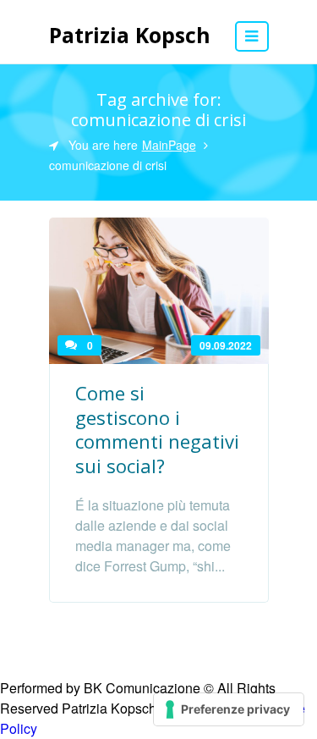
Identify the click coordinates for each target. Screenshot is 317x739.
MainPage (169, 144)
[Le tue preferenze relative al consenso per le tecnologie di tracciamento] (228, 709)
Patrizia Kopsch (129, 34)
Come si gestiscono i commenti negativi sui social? (157, 429)
